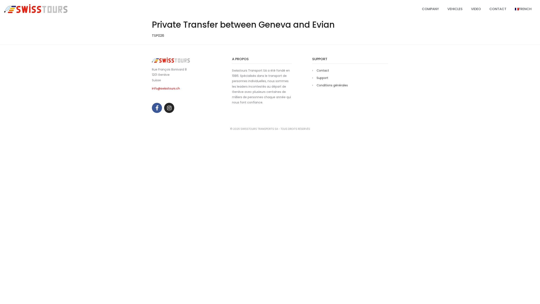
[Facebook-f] (157, 108)
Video (476, 9)
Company (430, 9)
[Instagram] (169, 108)
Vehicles (455, 9)
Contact (497, 9)
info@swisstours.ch (166, 88)
